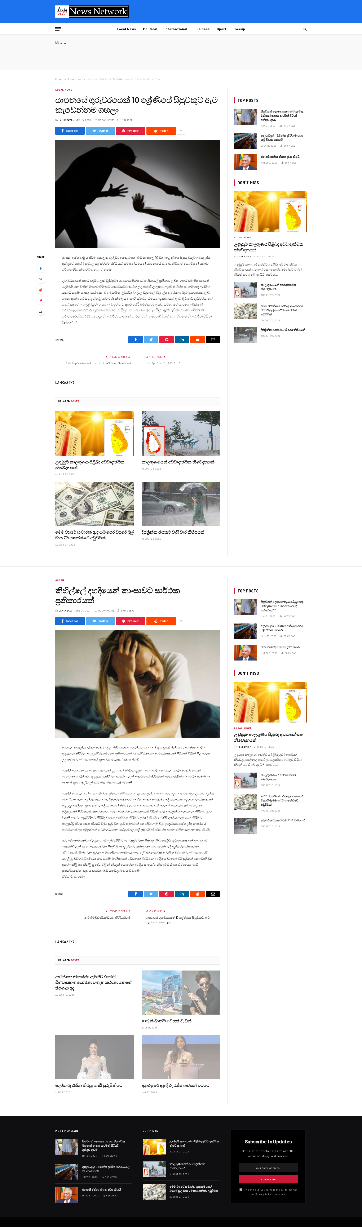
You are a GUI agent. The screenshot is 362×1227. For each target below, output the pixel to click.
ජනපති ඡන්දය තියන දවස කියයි (280, 156)
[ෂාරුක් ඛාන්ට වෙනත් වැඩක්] (181, 992)
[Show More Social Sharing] (181, 131)
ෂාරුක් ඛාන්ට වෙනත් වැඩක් (166, 1020)
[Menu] (58, 29)
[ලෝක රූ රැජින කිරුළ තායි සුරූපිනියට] (94, 1057)
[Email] (40, 311)
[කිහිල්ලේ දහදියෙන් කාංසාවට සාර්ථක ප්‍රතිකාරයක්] (137, 684)
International (175, 29)
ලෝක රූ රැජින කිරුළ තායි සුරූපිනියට (88, 1085)
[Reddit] (40, 290)
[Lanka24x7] (92, 11)
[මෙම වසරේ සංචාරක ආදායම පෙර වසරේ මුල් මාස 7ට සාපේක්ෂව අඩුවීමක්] (94, 504)
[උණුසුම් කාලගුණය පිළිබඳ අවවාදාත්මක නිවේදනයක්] (94, 433)
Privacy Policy (263, 1194)
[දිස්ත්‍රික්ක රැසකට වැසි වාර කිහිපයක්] (181, 504)
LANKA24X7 (65, 120)
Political (150, 29)
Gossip (239, 29)
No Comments (106, 120)
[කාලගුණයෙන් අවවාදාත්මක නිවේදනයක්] (181, 433)
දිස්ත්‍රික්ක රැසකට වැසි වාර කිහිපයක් (173, 531)
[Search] (305, 29)
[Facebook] (40, 268)
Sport (221, 29)
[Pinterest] (40, 300)
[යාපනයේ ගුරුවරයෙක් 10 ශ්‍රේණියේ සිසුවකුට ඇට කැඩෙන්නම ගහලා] (137, 194)
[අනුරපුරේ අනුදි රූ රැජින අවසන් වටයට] (181, 1057)
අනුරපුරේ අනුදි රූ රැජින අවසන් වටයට (175, 1085)
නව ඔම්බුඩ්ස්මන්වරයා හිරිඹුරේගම (107, 917)
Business (202, 29)
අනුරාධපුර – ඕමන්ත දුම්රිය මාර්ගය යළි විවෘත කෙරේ (282, 137)
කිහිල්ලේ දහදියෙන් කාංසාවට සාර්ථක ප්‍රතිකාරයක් (98, 363)
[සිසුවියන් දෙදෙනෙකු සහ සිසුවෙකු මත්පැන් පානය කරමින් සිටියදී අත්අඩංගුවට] (245, 117)
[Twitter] (40, 279)
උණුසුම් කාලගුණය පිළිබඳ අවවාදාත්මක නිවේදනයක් (89, 464)
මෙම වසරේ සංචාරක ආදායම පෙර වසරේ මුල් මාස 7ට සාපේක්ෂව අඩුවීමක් (94, 534)
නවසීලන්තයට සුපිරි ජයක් (162, 363)
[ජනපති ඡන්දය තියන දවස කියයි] (245, 162)
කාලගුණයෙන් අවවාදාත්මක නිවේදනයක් (178, 461)
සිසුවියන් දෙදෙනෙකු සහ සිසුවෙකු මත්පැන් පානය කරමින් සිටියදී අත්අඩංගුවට (282, 115)
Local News (126, 29)
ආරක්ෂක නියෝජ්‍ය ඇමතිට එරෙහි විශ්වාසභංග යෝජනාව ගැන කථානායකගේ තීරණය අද (93, 982)
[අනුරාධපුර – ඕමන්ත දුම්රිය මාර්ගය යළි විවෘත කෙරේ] (245, 141)
